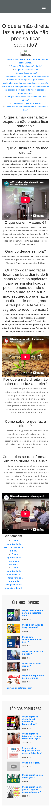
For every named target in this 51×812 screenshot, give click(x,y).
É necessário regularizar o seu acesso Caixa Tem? (32, 750)
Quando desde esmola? (27, 73)
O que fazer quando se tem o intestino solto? (32, 613)
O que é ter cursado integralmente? (32, 626)
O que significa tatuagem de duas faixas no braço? (31, 736)
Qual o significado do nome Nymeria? (13, 571)
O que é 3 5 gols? (31, 763)
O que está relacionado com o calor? (32, 639)
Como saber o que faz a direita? (26, 103)
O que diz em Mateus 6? (26, 69)
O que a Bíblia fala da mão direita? (26, 66)
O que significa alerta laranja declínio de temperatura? (30, 720)
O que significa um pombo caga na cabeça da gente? (32, 789)
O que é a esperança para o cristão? (33, 676)
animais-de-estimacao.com (19, 688)
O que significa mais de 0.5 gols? (32, 776)
